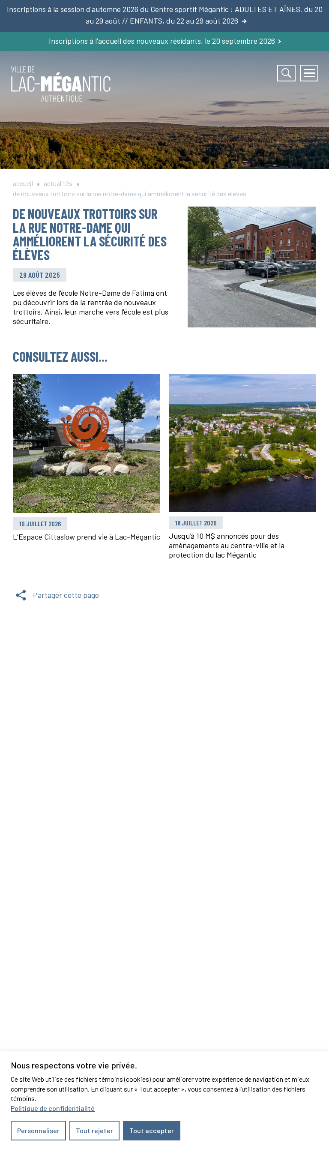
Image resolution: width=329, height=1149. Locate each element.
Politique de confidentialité (53, 1108)
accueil (23, 183)
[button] (309, 73)
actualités (58, 183)
